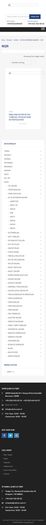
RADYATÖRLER (13, 248)
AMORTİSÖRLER (14, 356)
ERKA (9, 372)
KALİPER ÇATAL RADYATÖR (18, 291)
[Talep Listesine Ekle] (37, 72)
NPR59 (12, 224)
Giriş (3, 40)
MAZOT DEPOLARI (14, 267)
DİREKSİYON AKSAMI (15, 321)
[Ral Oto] (23, 5)
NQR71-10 (13, 205)
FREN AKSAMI (13, 310)
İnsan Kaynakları (10, 470)
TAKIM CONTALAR (14, 194)
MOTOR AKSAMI (13, 264)
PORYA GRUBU (13, 252)
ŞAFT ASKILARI (13, 237)
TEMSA (6, 151)
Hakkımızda (8, 466)
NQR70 (12, 209)
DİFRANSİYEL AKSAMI (16, 329)
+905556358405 (12, 24)
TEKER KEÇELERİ (14, 190)
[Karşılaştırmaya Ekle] (37, 76)
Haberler (7, 462)
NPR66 (12, 221)
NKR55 (12, 228)
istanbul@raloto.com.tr (15, 503)
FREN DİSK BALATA (15, 306)
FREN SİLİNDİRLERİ (15, 298)
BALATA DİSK (13, 352)
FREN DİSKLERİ (13, 302)
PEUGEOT (7, 155)
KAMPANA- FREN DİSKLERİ (18, 287)
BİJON (10, 348)
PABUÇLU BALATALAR (16, 256)
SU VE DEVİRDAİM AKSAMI (29, 40)
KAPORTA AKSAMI (14, 283)
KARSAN (7, 170)
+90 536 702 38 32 (33, 24)
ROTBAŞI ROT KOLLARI (16, 240)
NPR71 (12, 217)
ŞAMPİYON (14, 201)
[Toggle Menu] (43, 29)
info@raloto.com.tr (13, 409)
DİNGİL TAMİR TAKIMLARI (17, 325)
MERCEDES (8, 167)
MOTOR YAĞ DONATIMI (16, 260)
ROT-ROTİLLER (13, 244)
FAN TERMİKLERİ (14, 314)
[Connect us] (4, 435)
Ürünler (9, 40)
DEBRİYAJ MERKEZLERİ (16, 333)
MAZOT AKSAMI (13, 271)
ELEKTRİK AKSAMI (14, 318)
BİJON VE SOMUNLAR (16, 345)
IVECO (6, 174)
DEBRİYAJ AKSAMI (15, 337)
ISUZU (16, 40)
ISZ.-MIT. (7, 178)
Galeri (6, 459)
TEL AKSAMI (12, 186)
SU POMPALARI (13, 233)
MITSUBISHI (8, 163)
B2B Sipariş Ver (35, 127)
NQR (11, 213)
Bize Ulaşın (8, 455)
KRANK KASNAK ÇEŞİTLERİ (18, 275)
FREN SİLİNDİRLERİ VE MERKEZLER (21, 294)
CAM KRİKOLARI (13, 341)
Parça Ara (35, 16)
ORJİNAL (7, 159)
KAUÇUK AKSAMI (14, 279)
